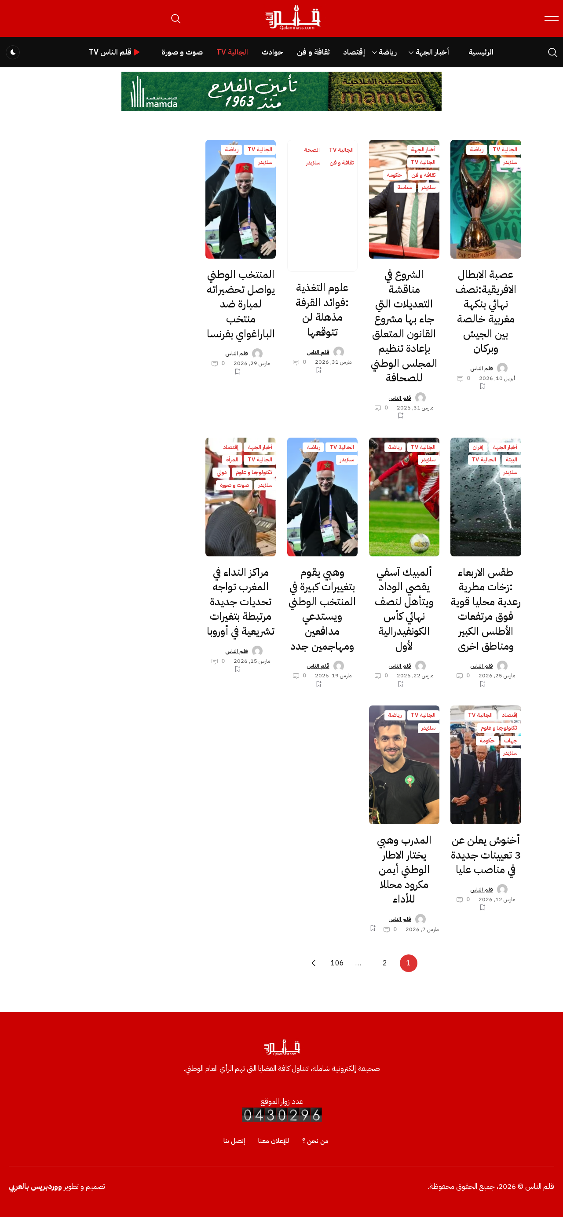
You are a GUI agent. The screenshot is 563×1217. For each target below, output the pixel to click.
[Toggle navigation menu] (552, 18)
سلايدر (510, 162)
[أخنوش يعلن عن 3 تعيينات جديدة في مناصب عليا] (485, 764)
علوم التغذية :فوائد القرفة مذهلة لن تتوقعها (322, 310)
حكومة (394, 175)
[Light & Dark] (13, 52)
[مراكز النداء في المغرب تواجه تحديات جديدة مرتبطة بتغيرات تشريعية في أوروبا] (240, 497)
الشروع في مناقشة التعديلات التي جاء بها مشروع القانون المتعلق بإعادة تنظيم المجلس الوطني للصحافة (404, 326)
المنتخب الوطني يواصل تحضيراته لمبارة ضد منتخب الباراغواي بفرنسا (241, 304)
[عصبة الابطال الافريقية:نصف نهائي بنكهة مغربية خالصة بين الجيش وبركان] (485, 199)
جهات (510, 740)
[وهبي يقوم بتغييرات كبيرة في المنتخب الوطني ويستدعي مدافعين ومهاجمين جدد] (322, 497)
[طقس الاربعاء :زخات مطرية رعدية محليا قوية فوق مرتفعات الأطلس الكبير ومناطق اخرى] (485, 497)
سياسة (404, 187)
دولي (221, 472)
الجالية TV (232, 52)
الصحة (312, 150)
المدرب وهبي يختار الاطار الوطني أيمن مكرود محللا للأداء (404, 869)
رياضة (388, 52)
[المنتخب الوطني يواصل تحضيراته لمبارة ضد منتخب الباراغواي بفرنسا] (240, 199)
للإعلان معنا (273, 1141)
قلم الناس (481, 368)
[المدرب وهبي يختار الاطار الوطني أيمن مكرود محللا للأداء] (404, 764)
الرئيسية (481, 52)
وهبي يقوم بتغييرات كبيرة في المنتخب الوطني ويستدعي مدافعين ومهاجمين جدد (322, 609)
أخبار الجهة (433, 52)
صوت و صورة (182, 52)
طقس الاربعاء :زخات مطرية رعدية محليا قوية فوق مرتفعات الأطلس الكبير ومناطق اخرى (485, 609)
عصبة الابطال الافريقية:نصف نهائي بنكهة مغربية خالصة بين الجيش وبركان (485, 311)
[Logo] (292, 30)
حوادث (272, 52)
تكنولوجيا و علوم (254, 472)
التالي (313, 963)
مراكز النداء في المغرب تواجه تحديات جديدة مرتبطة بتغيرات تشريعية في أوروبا (240, 601)
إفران (477, 447)
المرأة (232, 459)
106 (337, 963)
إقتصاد (354, 52)
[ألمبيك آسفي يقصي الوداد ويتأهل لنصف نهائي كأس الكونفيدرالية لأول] (404, 497)
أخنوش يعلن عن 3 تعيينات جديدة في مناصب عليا (486, 854)
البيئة (511, 459)
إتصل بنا (234, 1141)
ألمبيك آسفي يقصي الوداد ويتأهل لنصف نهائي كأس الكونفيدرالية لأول (404, 609)
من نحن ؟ (315, 1141)
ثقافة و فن (313, 52)
